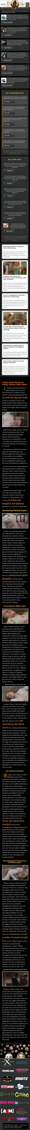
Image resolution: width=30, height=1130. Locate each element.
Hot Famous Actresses (8, 11)
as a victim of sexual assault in (15, 937)
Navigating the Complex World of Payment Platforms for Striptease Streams (13, 347)
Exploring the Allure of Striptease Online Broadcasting (13, 247)
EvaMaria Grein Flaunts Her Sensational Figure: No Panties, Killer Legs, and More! (15, 278)
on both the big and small (14, 397)
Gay (27, 4)
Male (27, 3)
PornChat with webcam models (21, 8)
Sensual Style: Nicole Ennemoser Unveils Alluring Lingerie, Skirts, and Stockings (14, 328)
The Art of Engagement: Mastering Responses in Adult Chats (14, 295)
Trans (27, 6)
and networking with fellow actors (13, 724)
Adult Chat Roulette (8, 8)
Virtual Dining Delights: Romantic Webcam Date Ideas (13, 361)
